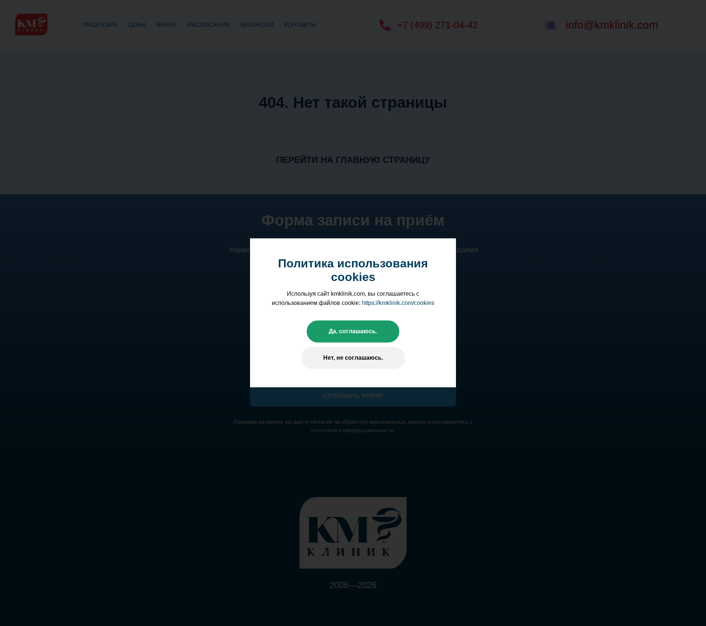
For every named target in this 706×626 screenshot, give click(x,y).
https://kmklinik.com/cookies (398, 303)
